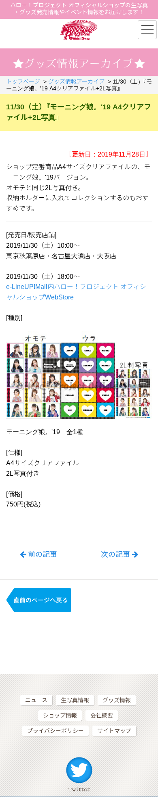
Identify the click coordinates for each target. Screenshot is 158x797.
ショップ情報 (60, 715)
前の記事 (42, 554)
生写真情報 (75, 700)
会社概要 (101, 715)
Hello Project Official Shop (79, 30)
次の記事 (115, 554)
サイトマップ (114, 731)
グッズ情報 (116, 700)
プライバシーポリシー (55, 731)
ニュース (36, 700)
